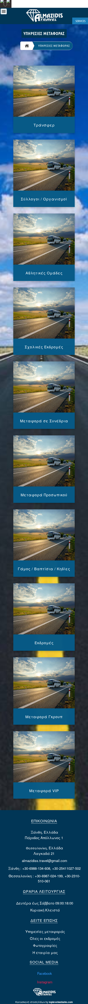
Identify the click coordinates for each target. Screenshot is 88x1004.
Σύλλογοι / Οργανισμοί (44, 198)
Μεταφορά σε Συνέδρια (44, 420)
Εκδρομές (44, 642)
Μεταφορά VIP (44, 790)
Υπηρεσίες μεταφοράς (45, 931)
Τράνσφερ (44, 124)
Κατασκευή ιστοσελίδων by (44, 1002)
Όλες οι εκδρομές (45, 938)
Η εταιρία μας (45, 952)
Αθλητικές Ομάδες (44, 272)
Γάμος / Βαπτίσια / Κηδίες (44, 568)
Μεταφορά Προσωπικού (44, 494)
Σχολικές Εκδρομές (44, 346)
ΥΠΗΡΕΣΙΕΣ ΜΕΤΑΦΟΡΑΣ (54, 45)
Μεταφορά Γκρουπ (44, 716)
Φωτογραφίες (45, 945)
